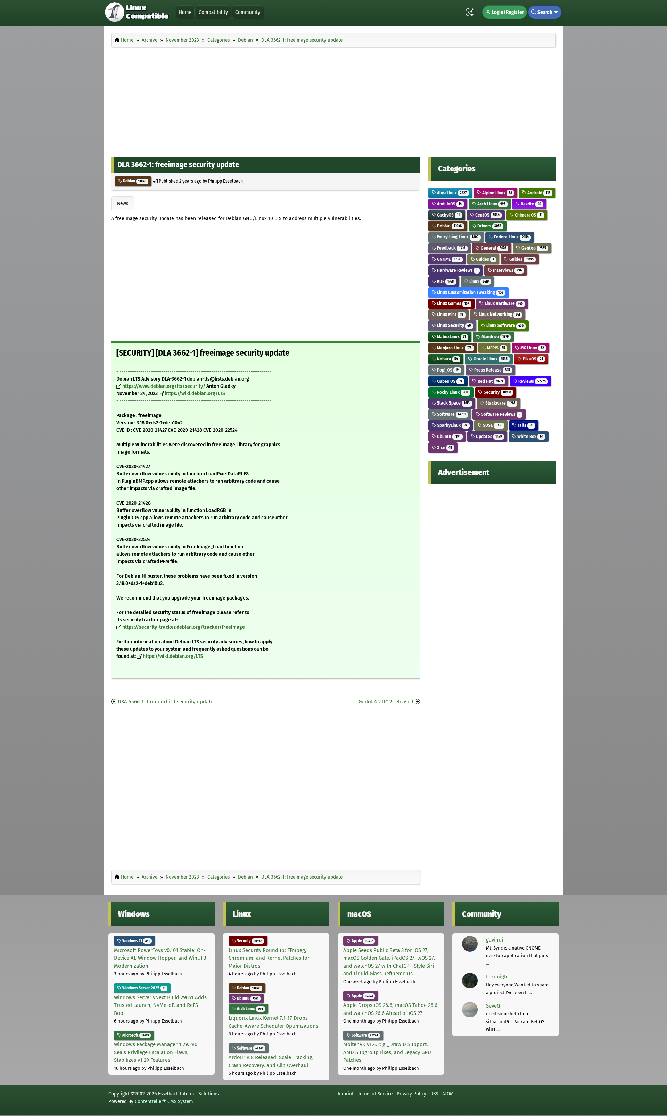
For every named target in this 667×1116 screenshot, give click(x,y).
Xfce (444, 447)
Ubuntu (448, 436)
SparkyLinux (451, 425)
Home (185, 12)
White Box (529, 436)
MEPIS (495, 347)
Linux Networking (499, 314)
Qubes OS (449, 381)
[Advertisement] (333, 100)
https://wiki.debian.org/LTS (195, 394)
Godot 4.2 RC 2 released (386, 702)
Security (497, 392)
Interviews (507, 270)
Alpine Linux (496, 192)
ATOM (448, 1094)
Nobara (447, 358)
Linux (478, 281)
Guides (484, 259)
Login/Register (507, 12)
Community (247, 12)
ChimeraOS (528, 215)
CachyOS (448, 215)
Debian (134, 181)
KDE (445, 281)
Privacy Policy (411, 1094)
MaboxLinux (451, 336)
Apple (362, 940)
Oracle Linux (490, 358)
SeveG (493, 1006)
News (122, 203)
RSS (434, 1094)
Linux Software (504, 325)
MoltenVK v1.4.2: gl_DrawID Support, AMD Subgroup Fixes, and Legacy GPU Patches (387, 1052)
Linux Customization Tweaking (469, 292)
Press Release (491, 370)
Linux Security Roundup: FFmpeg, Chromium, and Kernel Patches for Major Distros (269, 958)
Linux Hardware (503, 303)
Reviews (531, 381)
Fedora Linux (511, 236)
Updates (488, 436)
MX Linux (531, 347)
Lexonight (497, 977)
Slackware (499, 403)
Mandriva (494, 336)
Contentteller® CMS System (164, 1101)
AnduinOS (449, 203)
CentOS (487, 215)
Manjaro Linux (453, 347)
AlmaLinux (451, 192)
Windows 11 (135, 940)
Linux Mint (449, 314)
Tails (525, 425)
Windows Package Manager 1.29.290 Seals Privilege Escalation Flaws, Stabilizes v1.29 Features (155, 1052)
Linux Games (452, 303)
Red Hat (490, 381)
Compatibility (213, 12)
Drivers (488, 225)
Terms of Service (375, 1094)
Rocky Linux (452, 392)
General (493, 248)
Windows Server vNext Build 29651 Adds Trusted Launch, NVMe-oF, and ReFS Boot (160, 1005)
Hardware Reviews (456, 270)
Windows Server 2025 (143, 988)
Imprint (346, 1094)
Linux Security (453, 325)
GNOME (448, 259)
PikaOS (532, 358)
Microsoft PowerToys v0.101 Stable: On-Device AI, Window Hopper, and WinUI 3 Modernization (160, 958)
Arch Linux (490, 203)
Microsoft (135, 1035)
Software (451, 414)
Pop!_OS (447, 370)
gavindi (494, 940)
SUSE (492, 425)
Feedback (450, 248)
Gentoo (533, 248)
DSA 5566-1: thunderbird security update (165, 702)
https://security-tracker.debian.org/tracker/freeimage (183, 627)
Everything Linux (457, 236)
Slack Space (453, 403)
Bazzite (530, 203)
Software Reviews (500, 414)
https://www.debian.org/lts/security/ (163, 386)
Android (538, 192)
